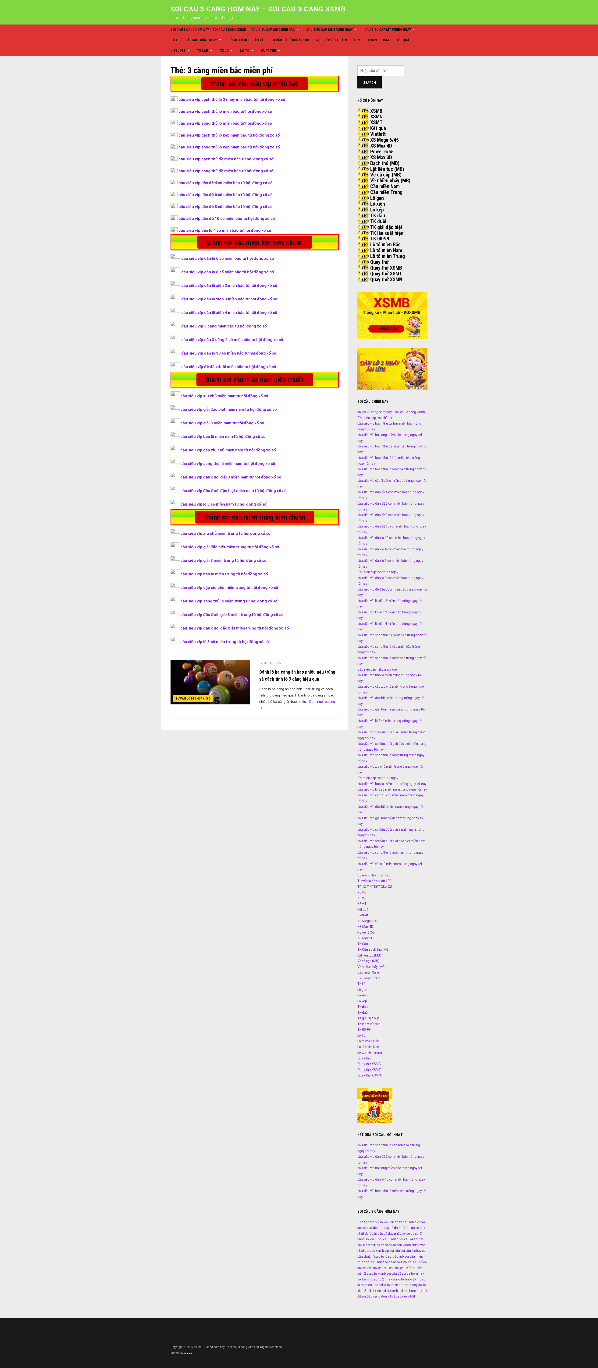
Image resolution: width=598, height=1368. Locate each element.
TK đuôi (378, 221)
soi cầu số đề (417, 1262)
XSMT (386, 40)
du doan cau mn (402, 1222)
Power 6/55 (382, 152)
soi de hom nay (413, 1273)
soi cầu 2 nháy (411, 1250)
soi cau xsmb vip (377, 1250)
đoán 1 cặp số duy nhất (398, 1296)
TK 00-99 (379, 239)
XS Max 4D (381, 146)
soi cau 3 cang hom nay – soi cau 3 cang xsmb (258, 9)
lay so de (408, 1233)
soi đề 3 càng (371, 1296)
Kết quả (402, 40)
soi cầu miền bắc (378, 1262)
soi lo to (398, 1279)
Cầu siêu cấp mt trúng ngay (387, 30)
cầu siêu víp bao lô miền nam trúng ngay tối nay (392, 784)
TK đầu (377, 215)
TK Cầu (202, 51)
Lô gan (377, 198)
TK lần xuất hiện (386, 233)
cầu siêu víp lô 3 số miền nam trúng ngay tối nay (392, 789)
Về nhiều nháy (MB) (390, 180)
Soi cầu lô (380, 1256)
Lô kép (377, 210)
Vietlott (178, 51)
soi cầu (395, 1250)
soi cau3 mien (388, 1239)
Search (369, 82)
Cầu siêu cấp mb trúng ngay (329, 30)
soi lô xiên (374, 1291)
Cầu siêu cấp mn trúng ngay (194, 40)
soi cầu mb (396, 1256)
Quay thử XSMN (386, 279)
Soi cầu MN (399, 1262)
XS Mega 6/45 (384, 140)
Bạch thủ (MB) (384, 163)
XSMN (372, 40)
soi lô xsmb (390, 1291)
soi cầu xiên (403, 1268)
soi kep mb (365, 1279)
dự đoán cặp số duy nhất (383, 1233)
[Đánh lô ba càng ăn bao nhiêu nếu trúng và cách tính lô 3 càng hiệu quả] (210, 682)
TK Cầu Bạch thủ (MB (372, 949)
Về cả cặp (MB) (386, 175)
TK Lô (224, 51)
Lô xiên (377, 204)
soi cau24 (406, 1239)
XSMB (358, 40)
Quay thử (268, 51)
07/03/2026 (272, 663)
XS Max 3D (381, 157)
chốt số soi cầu (379, 1222)
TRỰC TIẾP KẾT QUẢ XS (331, 40)
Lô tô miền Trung (387, 256)
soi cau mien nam (379, 1245)
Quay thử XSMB (386, 268)
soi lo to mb (413, 1279)
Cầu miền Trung (386, 192)
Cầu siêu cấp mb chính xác (273, 30)
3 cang (362, 1222)
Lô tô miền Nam (386, 250)
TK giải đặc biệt (386, 227)
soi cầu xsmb (376, 1273)
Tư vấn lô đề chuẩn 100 (290, 40)
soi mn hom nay (410, 1291)
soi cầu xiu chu (384, 1268)
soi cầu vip (365, 1268)
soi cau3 (371, 1239)
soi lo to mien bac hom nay (398, 1285)
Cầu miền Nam (385, 186)
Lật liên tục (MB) (387, 169)
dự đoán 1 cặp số (380, 1228)
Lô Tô (244, 51)
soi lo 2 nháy (383, 1279)
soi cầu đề (394, 1273)
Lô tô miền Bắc (385, 244)
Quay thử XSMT (386, 274)
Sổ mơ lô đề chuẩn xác (247, 40)
